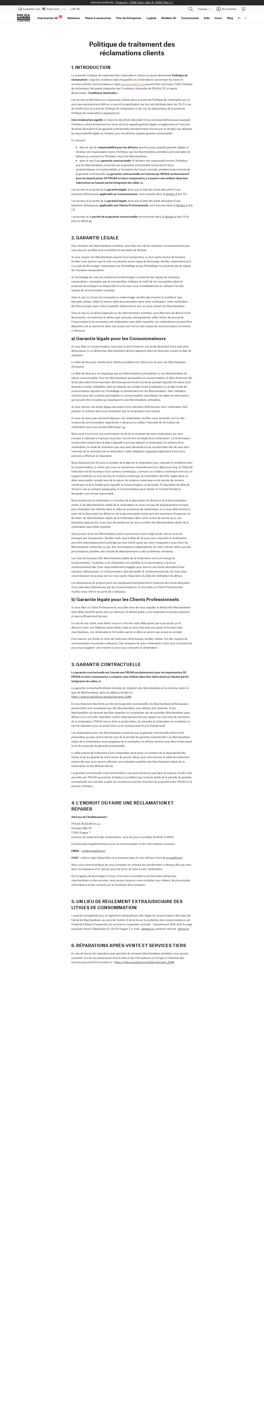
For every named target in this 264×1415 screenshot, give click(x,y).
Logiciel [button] (151, 18)
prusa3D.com (174, 857)
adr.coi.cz (183, 928)
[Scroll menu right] (245, 18)
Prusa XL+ (122, 2)
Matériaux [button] (73, 18)
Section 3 (182, 205)
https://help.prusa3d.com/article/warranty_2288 (101, 696)
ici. (124, 426)
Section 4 (170, 216)
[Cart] (243, 9)
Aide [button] (206, 18)
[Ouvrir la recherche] (190, 9)
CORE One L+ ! (164, 2)
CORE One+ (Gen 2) (141, 2)
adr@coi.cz (147, 928)
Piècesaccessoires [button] (98, 18)
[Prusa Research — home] (24, 18)
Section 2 (171, 194)
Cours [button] (218, 18)
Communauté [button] (190, 18)
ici (90, 220)
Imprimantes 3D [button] (50, 17)
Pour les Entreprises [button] (128, 18)
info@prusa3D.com (93, 850)
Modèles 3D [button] (168, 18)
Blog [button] (230, 18)
